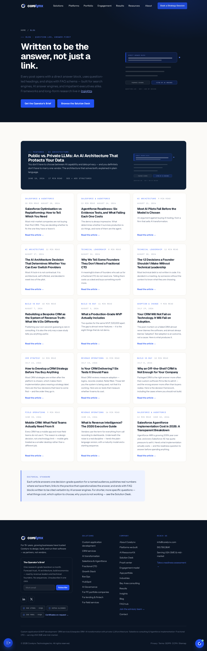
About (148, 5)
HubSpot (86, 581)
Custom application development (92, 544)
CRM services (89, 551)
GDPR (168, 643)
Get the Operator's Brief (38, 103)
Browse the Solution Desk (75, 103)
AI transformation (91, 556)
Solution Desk (126, 557)
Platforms (74, 5)
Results (120, 5)
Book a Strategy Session (172, 5)
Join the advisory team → (132, 609)
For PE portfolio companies (95, 592)
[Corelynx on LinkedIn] (24, 599)
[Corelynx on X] (31, 599)
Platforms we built (128, 547)
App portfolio (126, 573)
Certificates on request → (56, 615)
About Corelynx (127, 542)
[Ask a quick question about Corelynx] (199, 643)
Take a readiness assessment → (171, 564)
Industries (125, 578)
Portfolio (88, 5)
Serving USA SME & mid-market (169, 554)
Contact (124, 614)
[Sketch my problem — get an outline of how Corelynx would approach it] (8, 642)
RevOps (86, 576)
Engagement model (129, 567)
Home (23, 30)
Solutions (58, 5)
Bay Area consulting (130, 583)
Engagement (105, 5)
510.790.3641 (163, 547)
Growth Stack (89, 571)
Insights (86, 91)
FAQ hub (124, 604)
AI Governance (89, 587)
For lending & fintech (92, 597)
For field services (90, 602)
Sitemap (182, 643)
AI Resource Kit (127, 552)
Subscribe (62, 587)
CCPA (175, 643)
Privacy (154, 643)
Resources (134, 5)
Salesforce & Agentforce (94, 561)
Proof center (126, 562)
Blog (122, 598)
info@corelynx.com (166, 542)
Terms (161, 643)
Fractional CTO (89, 566)
